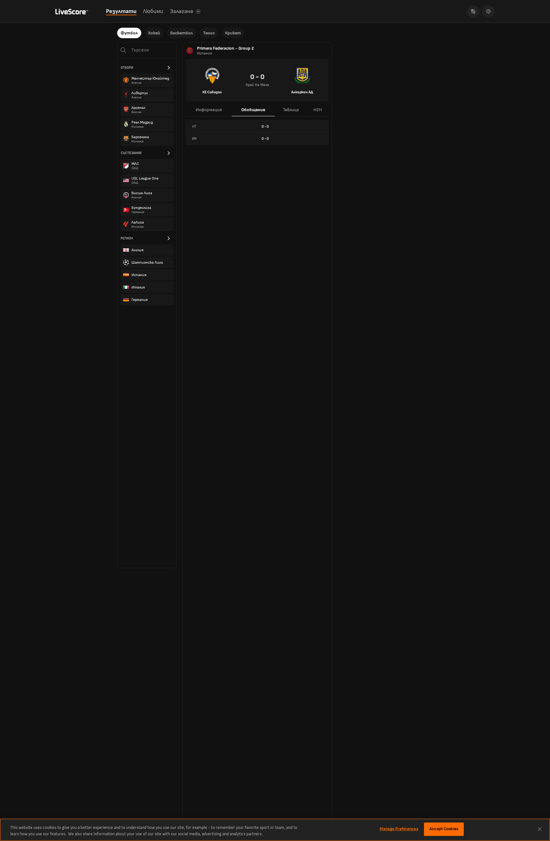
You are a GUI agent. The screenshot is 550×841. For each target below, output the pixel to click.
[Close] (540, 829)
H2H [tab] (318, 109)
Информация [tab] (209, 109)
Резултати (121, 11)
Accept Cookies (443, 828)
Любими (153, 11)
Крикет (233, 33)
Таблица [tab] (291, 109)
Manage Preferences (399, 828)
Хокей (154, 33)
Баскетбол (181, 33)
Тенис (209, 33)
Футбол (129, 33)
